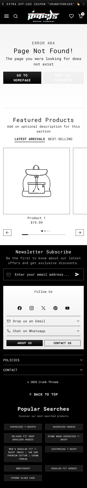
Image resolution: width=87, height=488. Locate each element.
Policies (11, 360)
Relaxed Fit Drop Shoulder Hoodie (23, 438)
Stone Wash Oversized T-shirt (64, 438)
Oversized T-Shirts (23, 426)
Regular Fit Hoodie (64, 468)
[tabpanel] (43, 192)
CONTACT (10, 370)
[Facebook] (19, 308)
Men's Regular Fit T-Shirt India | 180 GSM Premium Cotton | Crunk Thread (23, 454)
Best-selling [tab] (60, 139)
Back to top (46, 394)
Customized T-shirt (64, 449)
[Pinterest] (55, 308)
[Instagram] (31, 308)
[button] (6, 16)
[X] (43, 308)
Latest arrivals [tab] (30, 139)
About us (24, 343)
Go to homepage (22, 77)
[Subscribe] (77, 274)
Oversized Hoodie (64, 426)
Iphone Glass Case (23, 477)
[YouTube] (67, 308)
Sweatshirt (23, 468)
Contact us (62, 343)
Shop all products (63, 77)
